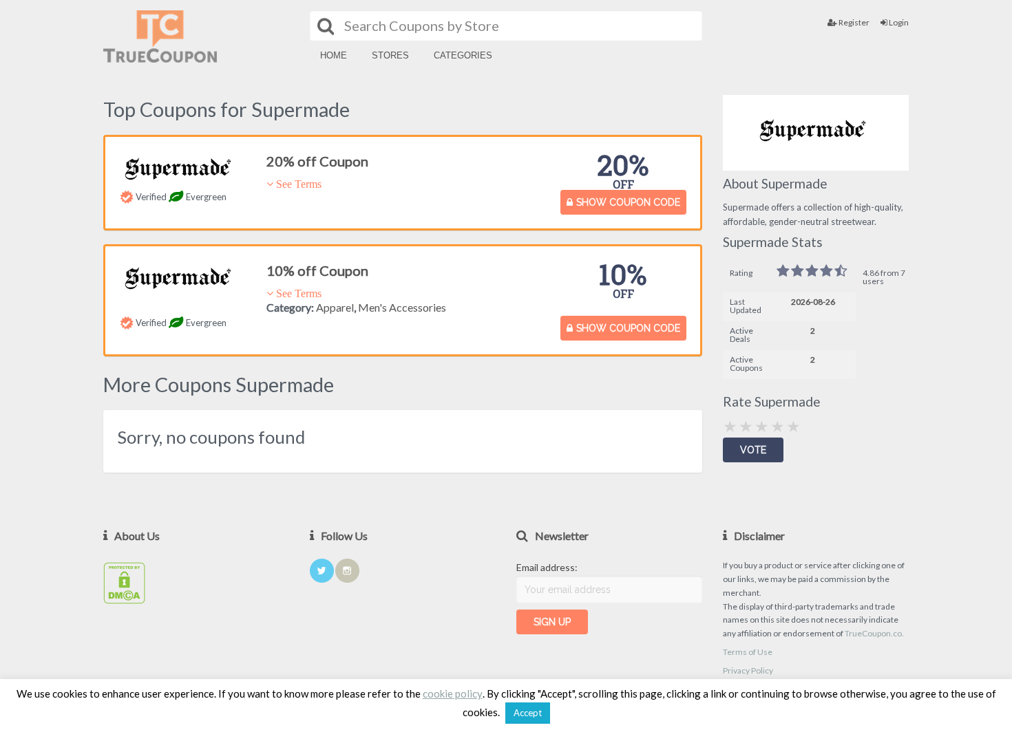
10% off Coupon (317, 270)
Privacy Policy (748, 670)
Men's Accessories (402, 307)
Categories (463, 55)
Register (853, 22)
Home (333, 55)
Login (898, 22)
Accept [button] (528, 712)
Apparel (335, 307)
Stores (390, 55)
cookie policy (453, 694)
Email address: (547, 567)
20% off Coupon (317, 161)
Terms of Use (747, 652)
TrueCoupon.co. (874, 633)
